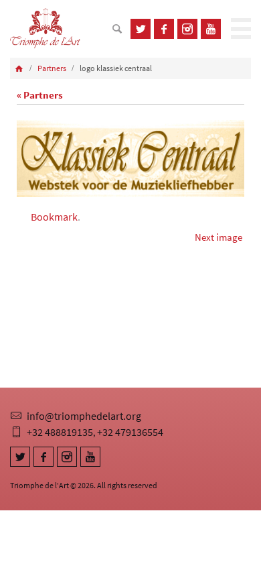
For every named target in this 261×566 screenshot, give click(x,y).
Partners (51, 68)
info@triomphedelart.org (84, 415)
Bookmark (54, 216)
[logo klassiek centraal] (130, 158)
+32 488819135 (60, 432)
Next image (218, 237)
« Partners (40, 95)
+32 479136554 (130, 432)
